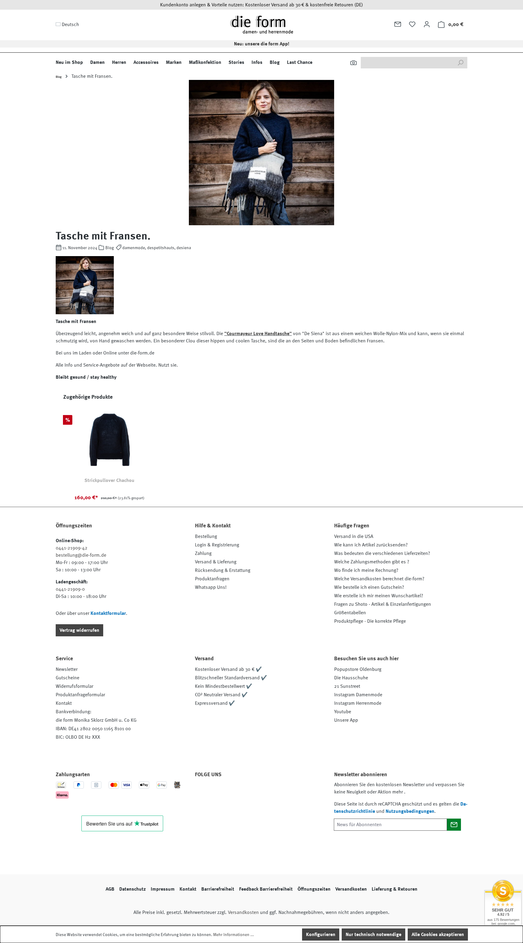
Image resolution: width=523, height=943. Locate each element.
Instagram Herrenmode (357, 703)
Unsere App (346, 720)
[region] (261, 450)
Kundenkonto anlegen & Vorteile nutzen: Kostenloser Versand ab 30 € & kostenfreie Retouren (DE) (261, 5)
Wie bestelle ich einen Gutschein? (369, 587)
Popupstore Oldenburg (357, 669)
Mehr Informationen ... (233, 934)
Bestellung (206, 536)
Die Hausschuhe (351, 678)
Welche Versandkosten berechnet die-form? (379, 579)
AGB (110, 889)
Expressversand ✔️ (215, 703)
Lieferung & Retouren (394, 889)
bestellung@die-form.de (81, 555)
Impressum (163, 889)
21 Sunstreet (347, 686)
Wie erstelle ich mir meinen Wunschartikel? (378, 595)
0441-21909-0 (70, 589)
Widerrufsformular (74, 686)
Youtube (342, 711)
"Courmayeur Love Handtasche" (258, 333)
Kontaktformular (108, 613)
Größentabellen (350, 612)
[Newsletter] (397, 24)
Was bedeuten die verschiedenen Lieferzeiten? (382, 553)
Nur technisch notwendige (373, 934)
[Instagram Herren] (235, 791)
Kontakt (64, 703)
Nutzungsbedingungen (410, 811)
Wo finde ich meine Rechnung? (366, 570)
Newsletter (66, 669)
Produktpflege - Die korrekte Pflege (370, 621)
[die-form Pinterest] (218, 791)
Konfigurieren (320, 934)
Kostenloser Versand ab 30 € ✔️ (228, 669)
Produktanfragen (212, 579)
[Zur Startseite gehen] (261, 24)
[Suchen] (353, 63)
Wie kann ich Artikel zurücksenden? (371, 545)
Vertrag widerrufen (79, 630)
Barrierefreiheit (217, 889)
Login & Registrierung (217, 545)
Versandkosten (351, 889)
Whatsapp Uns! (211, 587)
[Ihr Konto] (426, 24)
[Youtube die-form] (267, 791)
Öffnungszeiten (314, 889)
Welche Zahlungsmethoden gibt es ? (371, 562)
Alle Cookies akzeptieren (438, 934)
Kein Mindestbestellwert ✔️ (223, 686)
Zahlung (203, 553)
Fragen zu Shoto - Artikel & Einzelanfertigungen (382, 604)
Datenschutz (132, 889)
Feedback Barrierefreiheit (266, 889)
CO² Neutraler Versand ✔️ (221, 694)
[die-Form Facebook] (202, 791)
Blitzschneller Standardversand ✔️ (231, 678)
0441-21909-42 (71, 548)
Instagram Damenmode (358, 694)
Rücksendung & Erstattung (222, 570)
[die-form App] (284, 791)
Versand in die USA (353, 536)
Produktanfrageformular (80, 694)
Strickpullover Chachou (109, 480)
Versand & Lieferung (215, 562)
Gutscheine (67, 678)
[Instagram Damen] (251, 791)
